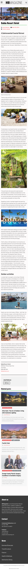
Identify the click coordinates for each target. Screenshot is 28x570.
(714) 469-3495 (5, 533)
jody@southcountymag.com (8, 534)
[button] (26, 3)
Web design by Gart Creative (14, 568)
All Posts (7, 383)
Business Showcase (7, 545)
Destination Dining (7, 559)
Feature (4, 552)
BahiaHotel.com (5, 371)
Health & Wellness (7, 556)
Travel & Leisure (6, 29)
